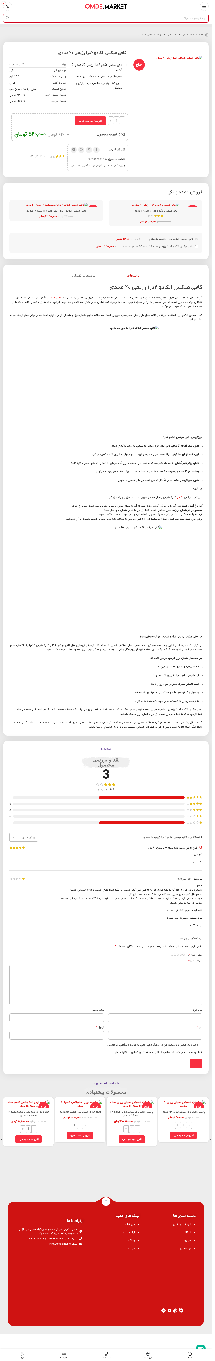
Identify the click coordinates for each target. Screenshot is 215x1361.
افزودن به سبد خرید (90, 120)
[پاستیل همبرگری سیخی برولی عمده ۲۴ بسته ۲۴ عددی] (132, 1104)
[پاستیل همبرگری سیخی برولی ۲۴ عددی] (183, 1104)
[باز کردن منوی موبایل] (204, 6)
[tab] (133, 275)
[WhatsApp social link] (81, 150)
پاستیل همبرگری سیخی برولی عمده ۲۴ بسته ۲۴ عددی (131, 1113)
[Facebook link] (96, 150)
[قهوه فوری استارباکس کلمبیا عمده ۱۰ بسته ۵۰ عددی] (28, 1104)
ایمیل (100, 1027)
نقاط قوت (197, 1010)
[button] (183, 1135)
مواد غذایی (188, 35)
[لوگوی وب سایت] (106, 6)
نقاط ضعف (98, 1010)
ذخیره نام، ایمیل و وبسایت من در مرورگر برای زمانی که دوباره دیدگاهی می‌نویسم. (152, 1045)
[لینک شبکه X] (89, 150)
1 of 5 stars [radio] (183, 954)
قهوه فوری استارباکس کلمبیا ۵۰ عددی (80, 1112)
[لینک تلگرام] (74, 150)
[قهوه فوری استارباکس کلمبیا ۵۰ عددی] (80, 1104)
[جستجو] (7, 18)
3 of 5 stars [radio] (177, 954)
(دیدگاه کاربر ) (39, 156)
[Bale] (181, 1273)
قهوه (159, 35)
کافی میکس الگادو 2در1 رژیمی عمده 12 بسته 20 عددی (56, 211)
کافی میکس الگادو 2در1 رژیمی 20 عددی (156, 211)
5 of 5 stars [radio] (171, 954)
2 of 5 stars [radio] (180, 954)
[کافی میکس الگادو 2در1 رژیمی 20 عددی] (155, 205)
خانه (201, 35)
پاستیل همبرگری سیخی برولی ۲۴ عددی (183, 1112)
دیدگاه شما (195, 962)
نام (199, 1027)
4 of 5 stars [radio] (174, 954)
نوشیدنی (172, 35)
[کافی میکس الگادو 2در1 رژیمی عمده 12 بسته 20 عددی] (56, 205)
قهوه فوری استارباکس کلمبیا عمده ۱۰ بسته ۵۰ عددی (28, 1113)
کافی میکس (145, 35)
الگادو (180, 497)
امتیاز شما (195, 954)
